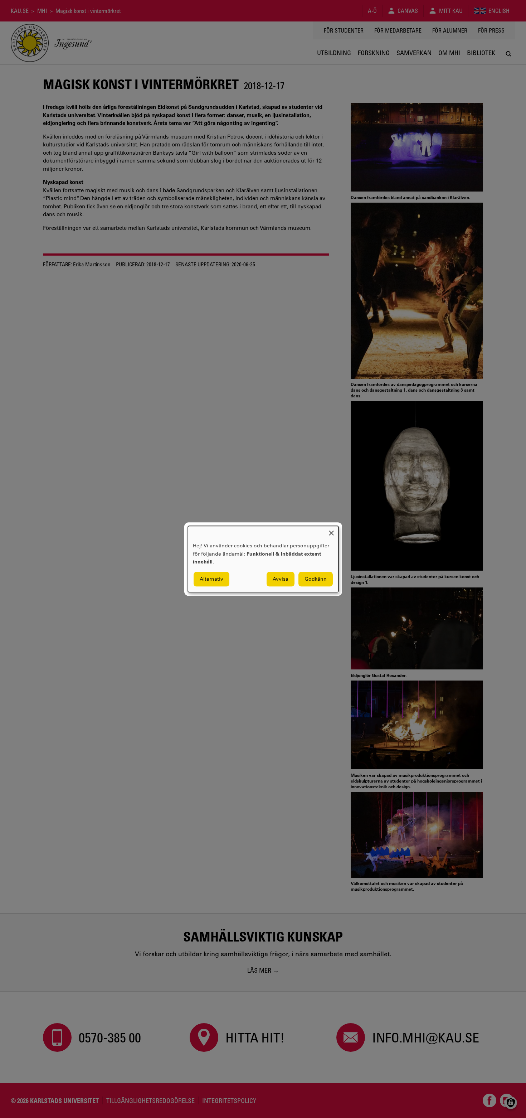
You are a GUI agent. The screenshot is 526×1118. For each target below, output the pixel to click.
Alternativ (211, 579)
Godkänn (316, 579)
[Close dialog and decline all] (331, 530)
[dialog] (263, 559)
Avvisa (280, 579)
